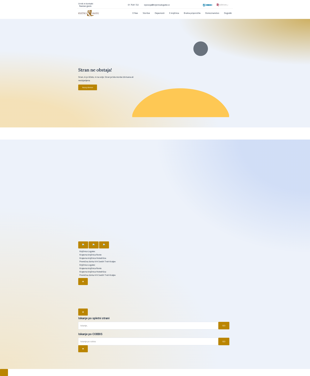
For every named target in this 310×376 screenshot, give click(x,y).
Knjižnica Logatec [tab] (87, 251)
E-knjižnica (174, 13)
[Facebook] (82, 289)
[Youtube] (82, 296)
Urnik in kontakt (85, 3)
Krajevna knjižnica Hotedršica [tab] (92, 258)
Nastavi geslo (85, 6)
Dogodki (228, 13)
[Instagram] (82, 303)
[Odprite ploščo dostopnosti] (4, 372)
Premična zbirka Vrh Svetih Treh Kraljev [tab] (97, 261)
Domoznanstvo (212, 13)
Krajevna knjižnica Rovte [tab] (90, 254)
